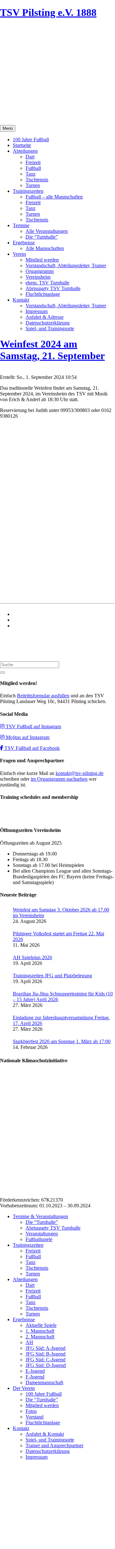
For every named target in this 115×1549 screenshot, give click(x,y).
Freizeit (33, 162)
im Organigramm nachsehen (59, 779)
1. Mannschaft (40, 1331)
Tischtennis (37, 179)
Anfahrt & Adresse (45, 317)
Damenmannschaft (44, 1382)
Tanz (30, 174)
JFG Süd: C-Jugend (45, 1359)
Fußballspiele (39, 1239)
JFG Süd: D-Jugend (46, 1365)
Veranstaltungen (42, 1233)
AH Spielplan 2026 (32, 957)
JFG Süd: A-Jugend (45, 1348)
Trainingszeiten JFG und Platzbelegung (52, 975)
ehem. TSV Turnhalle (47, 282)
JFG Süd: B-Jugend (45, 1354)
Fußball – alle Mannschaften (54, 196)
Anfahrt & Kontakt (45, 1434)
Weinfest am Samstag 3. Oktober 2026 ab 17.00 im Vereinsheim (61, 912)
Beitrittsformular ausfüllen (43, 695)
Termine (21, 225)
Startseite (22, 145)
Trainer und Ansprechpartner (54, 1445)
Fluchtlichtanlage (43, 294)
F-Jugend (35, 1376)
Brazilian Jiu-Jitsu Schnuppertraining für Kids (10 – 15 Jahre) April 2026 (63, 996)
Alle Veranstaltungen (47, 231)
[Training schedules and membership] (13, 817)
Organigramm (40, 271)
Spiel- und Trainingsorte (50, 328)
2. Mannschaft (40, 1336)
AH (29, 1342)
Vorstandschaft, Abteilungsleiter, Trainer (66, 265)
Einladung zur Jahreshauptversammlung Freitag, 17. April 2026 (61, 1020)
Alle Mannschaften (45, 248)
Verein (19, 254)
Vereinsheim (38, 277)
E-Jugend (35, 1371)
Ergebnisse (24, 242)
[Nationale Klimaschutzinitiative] (42, 1189)
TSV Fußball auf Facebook (31, 748)
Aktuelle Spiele (41, 1325)
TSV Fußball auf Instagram (32, 726)
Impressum (37, 311)
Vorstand (34, 1417)
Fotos (31, 1411)
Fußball (33, 168)
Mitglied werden (42, 259)
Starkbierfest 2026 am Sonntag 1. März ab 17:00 (62, 1041)
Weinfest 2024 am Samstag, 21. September (52, 349)
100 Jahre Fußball (31, 139)
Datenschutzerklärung (48, 322)
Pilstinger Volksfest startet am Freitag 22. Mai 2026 (58, 936)
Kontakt (21, 300)
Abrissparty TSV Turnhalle (53, 288)
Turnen (33, 185)
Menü (8, 128)
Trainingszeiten (28, 191)
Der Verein (24, 1388)
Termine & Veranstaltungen (40, 1216)
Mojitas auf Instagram (27, 737)
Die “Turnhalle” (42, 237)
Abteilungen (25, 151)
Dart (30, 156)
